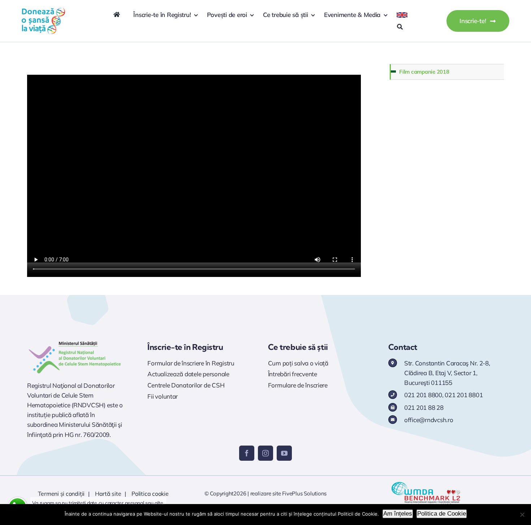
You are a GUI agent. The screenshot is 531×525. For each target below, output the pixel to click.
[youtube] (284, 453)
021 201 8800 (423, 395)
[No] (522, 514)
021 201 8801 (464, 395)
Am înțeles (397, 513)
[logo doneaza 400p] (43, 10)
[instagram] (265, 453)
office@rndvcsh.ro (428, 420)
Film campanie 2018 (424, 71)
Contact (402, 347)
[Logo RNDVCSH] (75, 341)
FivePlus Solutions (304, 493)
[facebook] (246, 453)
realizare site (265, 493)
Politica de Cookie (441, 513)
